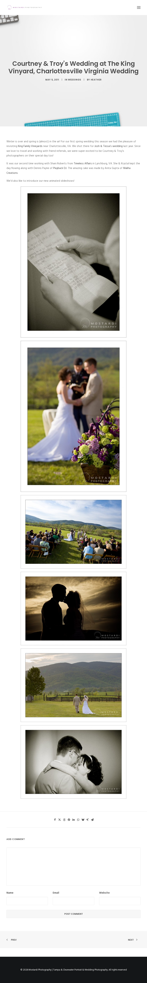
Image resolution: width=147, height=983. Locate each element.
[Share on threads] (64, 820)
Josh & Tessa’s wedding (108, 146)
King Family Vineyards (30, 146)
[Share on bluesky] (83, 820)
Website (104, 893)
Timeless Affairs (83, 163)
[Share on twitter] (59, 820)
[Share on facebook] (55, 820)
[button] (139, 7)
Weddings (74, 79)
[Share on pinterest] (69, 820)
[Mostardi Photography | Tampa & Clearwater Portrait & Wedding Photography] (24, 7)
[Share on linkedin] (73, 820)
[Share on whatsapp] (78, 820)
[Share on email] (92, 820)
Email (56, 893)
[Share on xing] (87, 820)
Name (9, 893)
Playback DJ (60, 168)
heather (96, 79)
